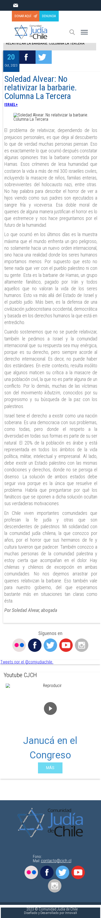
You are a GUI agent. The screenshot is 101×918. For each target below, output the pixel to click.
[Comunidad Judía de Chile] (52, 823)
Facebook (34, 645)
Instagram (81, 645)
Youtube (66, 645)
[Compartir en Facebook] (27, 57)
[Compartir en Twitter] (44, 57)
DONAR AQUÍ (23, 16)
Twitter (50, 645)
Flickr (19, 645)
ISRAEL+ (11, 104)
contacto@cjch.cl (56, 860)
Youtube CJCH (20, 675)
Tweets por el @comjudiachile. (26, 661)
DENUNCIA (49, 16)
